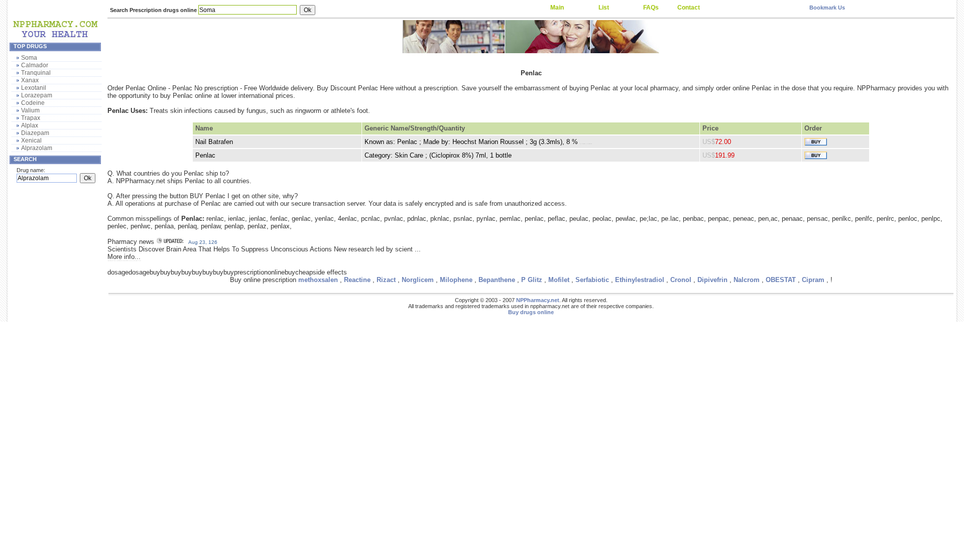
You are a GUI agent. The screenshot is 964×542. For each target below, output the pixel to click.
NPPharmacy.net (537, 300)
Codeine (33, 102)
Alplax (29, 125)
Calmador (34, 65)
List (603, 7)
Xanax (30, 80)
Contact (688, 7)
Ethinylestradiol (639, 280)
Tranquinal (36, 72)
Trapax (30, 117)
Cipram (813, 280)
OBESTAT (781, 280)
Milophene (456, 280)
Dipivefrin (712, 280)
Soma (29, 57)
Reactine (357, 280)
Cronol (680, 280)
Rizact (386, 280)
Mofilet (558, 280)
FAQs (651, 7)
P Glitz (531, 280)
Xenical (31, 140)
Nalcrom (747, 280)
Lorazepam (36, 95)
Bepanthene (496, 280)
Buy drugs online (531, 312)
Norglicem (418, 280)
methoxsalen (318, 280)
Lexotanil (33, 87)
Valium (30, 110)
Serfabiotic (592, 280)
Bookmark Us (827, 8)
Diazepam (35, 133)
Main (557, 7)
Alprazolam (36, 148)
